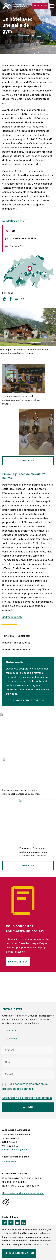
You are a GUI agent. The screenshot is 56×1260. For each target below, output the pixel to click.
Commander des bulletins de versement (23, 1193)
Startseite (15, 6)
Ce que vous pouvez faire (23, 700)
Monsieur (11, 1038)
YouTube (17, 1222)
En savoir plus (18, 962)
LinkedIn (23, 1222)
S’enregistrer (9, 1162)
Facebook (4, 1222)
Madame (11, 1030)
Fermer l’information (19, 1253)
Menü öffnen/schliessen (52, 6)
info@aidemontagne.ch (14, 1149)
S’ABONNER (28, 1107)
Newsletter (12, 1009)
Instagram (10, 1222)
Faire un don (40, 6)
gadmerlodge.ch (12, 617)
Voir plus (28, 461)
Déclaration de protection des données (27, 1097)
